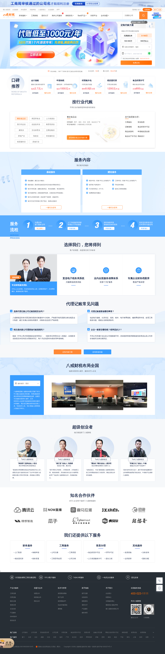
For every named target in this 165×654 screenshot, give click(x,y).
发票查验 (143, 632)
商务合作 (37, 601)
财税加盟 (125, 632)
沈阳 (147, 637)
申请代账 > (72, 228)
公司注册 (34, 632)
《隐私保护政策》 (144, 58)
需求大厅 (44, 15)
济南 (96, 637)
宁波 (121, 637)
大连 (48, 637)
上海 (134, 637)
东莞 (54, 637)
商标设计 (141, 136)
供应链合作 (37, 597)
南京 (115, 637)
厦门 (23, 637)
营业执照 (141, 122)
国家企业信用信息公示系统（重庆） (49, 646)
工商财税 (34, 15)
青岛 (128, 637)
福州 (61, 637)
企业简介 (108, 593)
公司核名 (25, 632)
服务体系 (85, 613)
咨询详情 (15, 277)
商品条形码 (129, 131)
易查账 (60, 609)
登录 (155, 10)
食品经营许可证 (144, 126)
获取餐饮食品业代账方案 (78, 137)
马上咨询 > (40, 228)
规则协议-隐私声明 (112, 605)
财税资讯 (69, 15)
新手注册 (85, 593)
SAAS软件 (13, 616)
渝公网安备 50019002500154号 (22, 646)
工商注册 (13, 593)
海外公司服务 (57, 15)
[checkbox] (122, 58)
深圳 (140, 637)
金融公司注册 (97, 632)
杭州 (81, 637)
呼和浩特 (89, 637)
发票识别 (134, 632)
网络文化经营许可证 (111, 632)
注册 (159, 10)
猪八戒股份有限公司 (112, 609)
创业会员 (13, 620)
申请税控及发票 (144, 131)
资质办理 (13, 605)
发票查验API (62, 601)
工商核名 (128, 122)
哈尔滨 (74, 637)
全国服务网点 (110, 601)
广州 (67, 637)
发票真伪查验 (62, 593)
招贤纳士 (108, 597)
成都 (42, 637)
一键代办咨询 (51, 207)
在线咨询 (85, 597)
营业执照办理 (44, 632)
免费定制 (136, 62)
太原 (29, 637)
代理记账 (13, 597)
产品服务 (13, 613)
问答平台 (93, 15)
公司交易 (55, 632)
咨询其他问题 (97, 352)
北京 (35, 637)
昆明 (103, 637)
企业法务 (13, 609)
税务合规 (13, 601)
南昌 (109, 637)
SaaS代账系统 (62, 605)
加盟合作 (37, 593)
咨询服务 (35, 93)
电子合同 (61, 597)
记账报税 (128, 126)
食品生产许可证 (131, 136)
